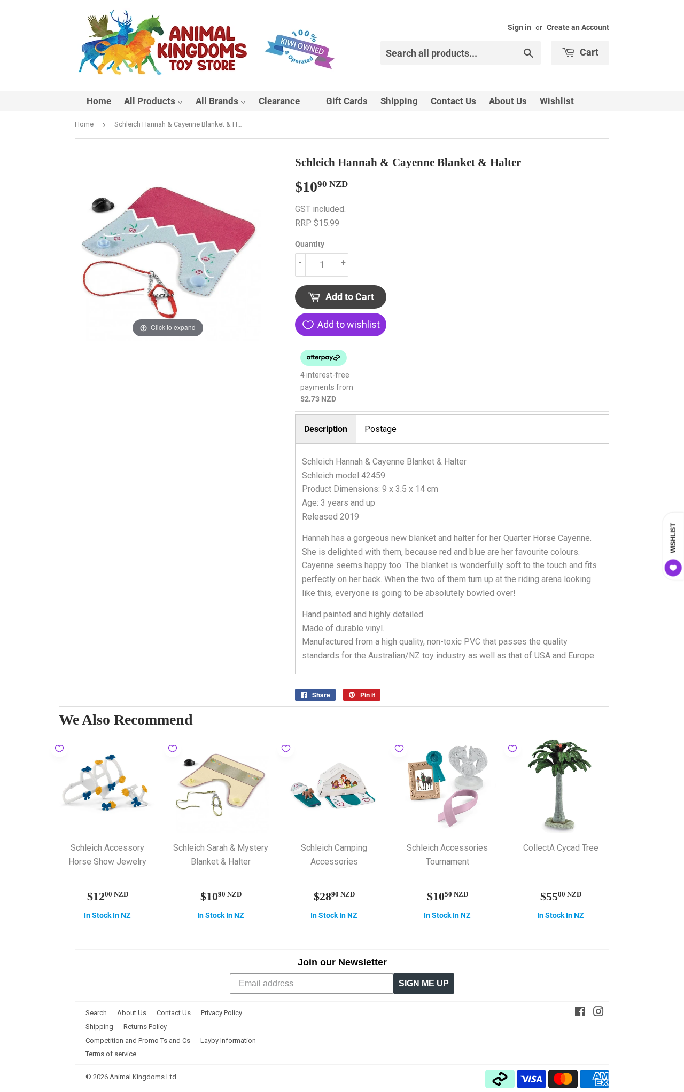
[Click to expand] (168, 247)
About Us (131, 1013)
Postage (380, 429)
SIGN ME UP (424, 983)
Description (325, 429)
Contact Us (174, 1013)
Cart (588, 52)
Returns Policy (145, 1027)
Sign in (519, 27)
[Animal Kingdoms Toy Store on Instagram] (598, 1013)
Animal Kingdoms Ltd (143, 1077)
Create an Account (578, 27)
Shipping (99, 1027)
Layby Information (228, 1040)
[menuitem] (92, 101)
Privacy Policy (221, 1013)
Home (84, 124)
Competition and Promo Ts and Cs (138, 1040)
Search (96, 1013)
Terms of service (111, 1054)
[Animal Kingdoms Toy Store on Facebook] (580, 1013)
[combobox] (460, 53)
